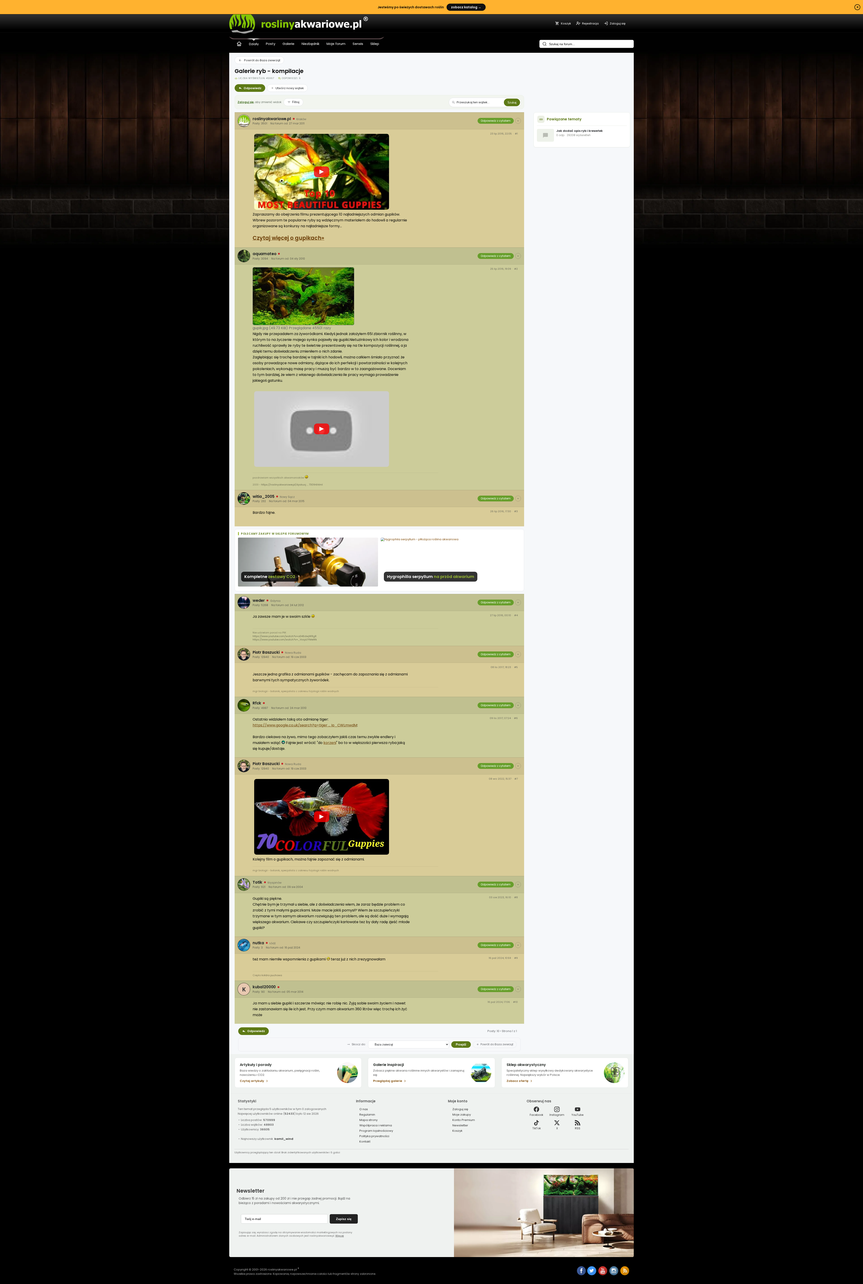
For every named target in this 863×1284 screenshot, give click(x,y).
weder (259, 600)
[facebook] (581, 1271)
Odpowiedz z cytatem (496, 121)
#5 (516, 667)
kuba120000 (264, 987)
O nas (363, 1109)
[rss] (624, 1274)
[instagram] (614, 1274)
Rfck (257, 703)
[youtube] (603, 1274)
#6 (516, 718)
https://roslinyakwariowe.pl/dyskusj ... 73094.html (292, 484)
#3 (516, 511)
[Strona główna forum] (239, 43)
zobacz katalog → (466, 7)
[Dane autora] (518, 121)
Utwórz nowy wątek (290, 88)
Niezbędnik (310, 43)
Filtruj (295, 102)
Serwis (358, 43)
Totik (257, 882)
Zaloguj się (246, 102)
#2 (516, 269)
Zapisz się (343, 1219)
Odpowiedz (252, 88)
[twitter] (592, 1274)
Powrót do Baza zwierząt (262, 60)
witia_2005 (263, 496)
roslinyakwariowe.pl (272, 119)
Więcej (339, 1236)
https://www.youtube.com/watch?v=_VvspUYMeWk (285, 639)
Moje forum (336, 43)
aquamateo (264, 254)
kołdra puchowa (272, 975)
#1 (516, 133)
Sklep (374, 43)
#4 (516, 615)
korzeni (329, 742)
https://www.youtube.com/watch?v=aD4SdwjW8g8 (284, 636)
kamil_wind (283, 1139)
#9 (516, 958)
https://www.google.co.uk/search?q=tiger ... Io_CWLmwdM (305, 725)
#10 (515, 1002)
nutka (258, 943)
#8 (516, 897)
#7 (516, 779)
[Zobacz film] (321, 172)
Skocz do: (359, 1044)
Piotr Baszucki (266, 652)
